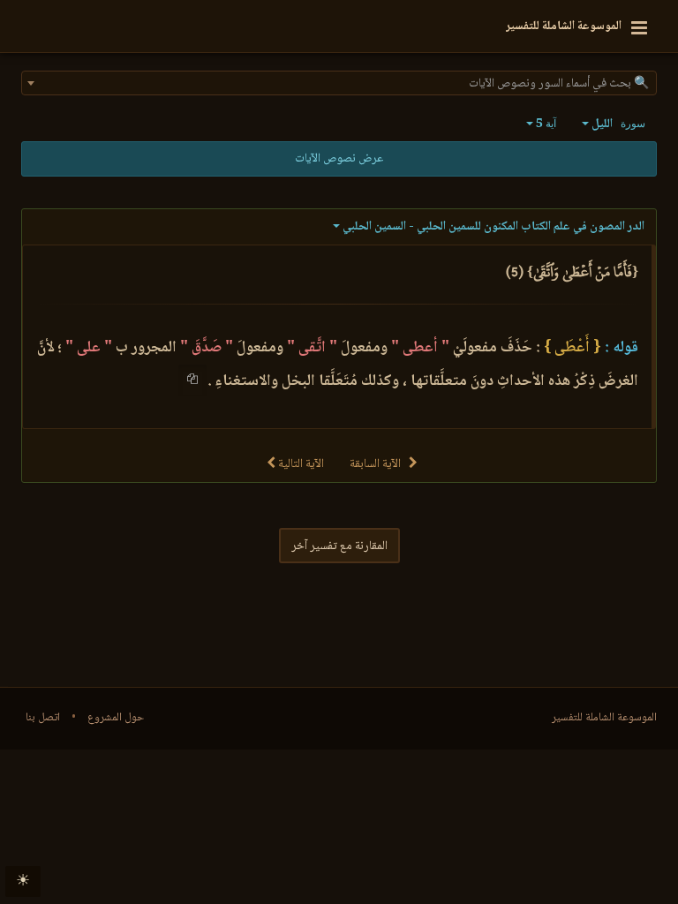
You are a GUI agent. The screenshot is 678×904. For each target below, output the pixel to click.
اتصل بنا (43, 717)
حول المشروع (115, 717)
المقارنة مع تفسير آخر (339, 546)
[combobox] (339, 83)
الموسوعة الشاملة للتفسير (604, 717)
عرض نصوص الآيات (339, 159)
